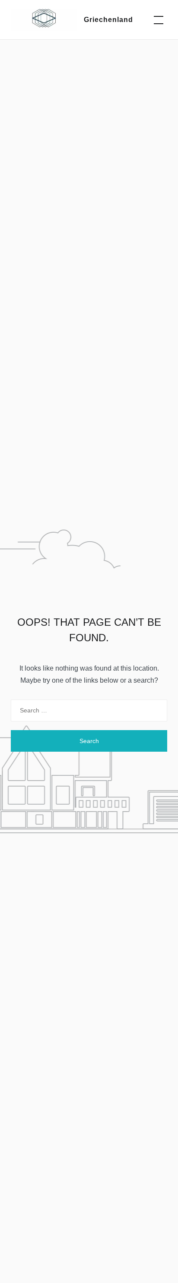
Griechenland (108, 19)
